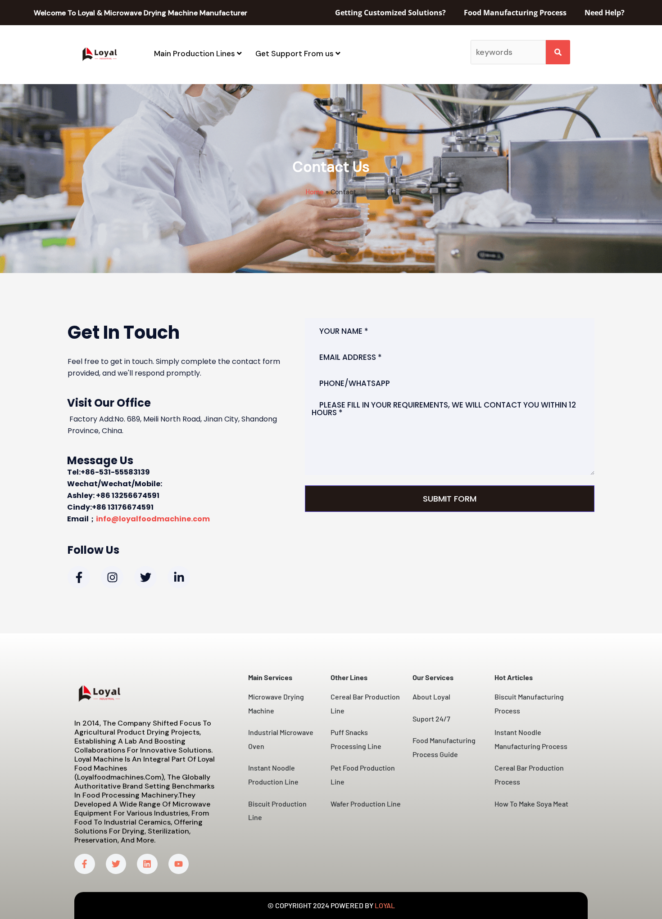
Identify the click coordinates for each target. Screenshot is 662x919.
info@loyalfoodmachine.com (153, 519)
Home (315, 192)
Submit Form (449, 498)
